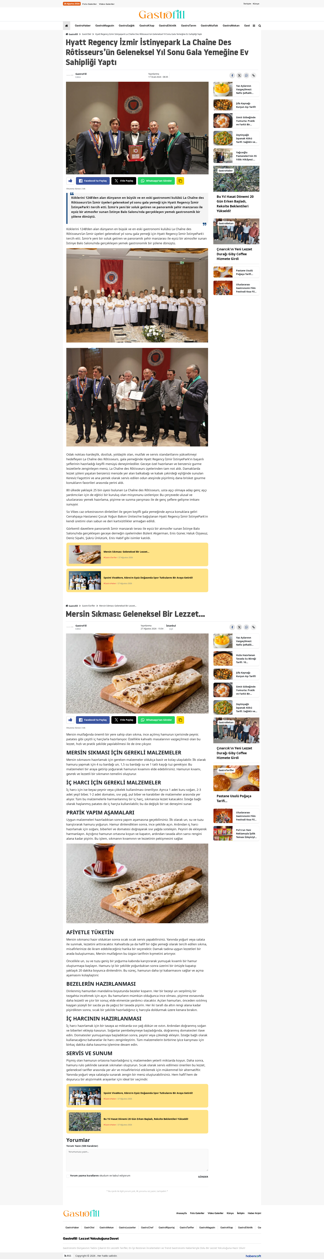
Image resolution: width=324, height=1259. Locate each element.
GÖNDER (203, 1176)
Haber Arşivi (254, 1213)
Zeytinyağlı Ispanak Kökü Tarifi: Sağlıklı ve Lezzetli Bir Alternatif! (245, 138)
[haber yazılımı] (253, 1255)
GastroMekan (230, 25)
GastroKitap (146, 25)
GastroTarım (188, 25)
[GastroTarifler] (236, 778)
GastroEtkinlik (167, 25)
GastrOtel (250, 25)
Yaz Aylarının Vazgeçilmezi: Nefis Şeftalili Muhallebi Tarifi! (245, 89)
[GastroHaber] (236, 178)
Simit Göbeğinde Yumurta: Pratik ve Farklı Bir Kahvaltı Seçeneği (246, 121)
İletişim (247, 4)
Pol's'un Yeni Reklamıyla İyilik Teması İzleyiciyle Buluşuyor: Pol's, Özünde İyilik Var (246, 833)
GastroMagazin (104, 25)
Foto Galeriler (89, 4)
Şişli (171, 628)
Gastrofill (73, 34)
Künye (256, 4)
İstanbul (171, 625)
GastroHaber (82, 25)
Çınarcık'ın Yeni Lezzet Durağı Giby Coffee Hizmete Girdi (234, 254)
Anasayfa (181, 1213)
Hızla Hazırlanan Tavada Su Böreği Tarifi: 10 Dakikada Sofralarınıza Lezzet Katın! (246, 659)
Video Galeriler (106, 4)
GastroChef (147, 1227)
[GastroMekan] (236, 231)
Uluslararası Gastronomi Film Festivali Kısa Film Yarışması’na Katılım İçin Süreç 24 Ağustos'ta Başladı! (246, 288)
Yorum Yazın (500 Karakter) (82, 1145)
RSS (68, 1255)
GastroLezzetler (127, 1227)
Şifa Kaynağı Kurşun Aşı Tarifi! (246, 105)
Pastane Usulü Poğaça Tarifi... (244, 272)
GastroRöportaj (166, 1227)
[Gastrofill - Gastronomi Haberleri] (81, 1213)
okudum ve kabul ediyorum (100, 1175)
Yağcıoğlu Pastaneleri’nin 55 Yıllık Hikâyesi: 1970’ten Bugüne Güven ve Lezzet (246, 156)
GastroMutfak (209, 25)
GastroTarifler (88, 605)
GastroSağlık (126, 25)
